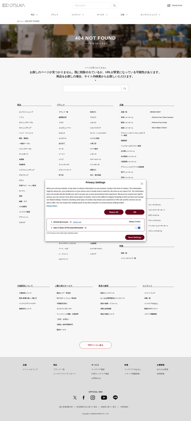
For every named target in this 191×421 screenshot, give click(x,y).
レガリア (93, 254)
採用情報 (160, 374)
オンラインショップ (149, 15)
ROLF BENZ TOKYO (159, 128)
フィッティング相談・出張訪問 (67, 314)
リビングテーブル (25, 149)
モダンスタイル (153, 215)
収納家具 (22, 164)
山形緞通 (93, 243)
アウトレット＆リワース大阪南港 (132, 167)
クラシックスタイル (155, 231)
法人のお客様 (162, 369)
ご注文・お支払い (63, 319)
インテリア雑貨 (24, 212)
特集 (126, 365)
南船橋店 (124, 140)
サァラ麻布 (94, 149)
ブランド (54, 15)
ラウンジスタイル (154, 220)
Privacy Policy (52, 206)
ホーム (20, 21)
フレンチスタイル (154, 205)
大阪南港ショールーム (128, 161)
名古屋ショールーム (128, 151)
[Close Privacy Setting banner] (142, 184)
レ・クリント (63, 254)
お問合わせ (96, 378)
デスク (21, 180)
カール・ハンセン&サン (98, 133)
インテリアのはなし (151, 303)
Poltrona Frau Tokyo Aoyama (162, 117)
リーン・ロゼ (63, 248)
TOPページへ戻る (95, 345)
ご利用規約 (124, 407)
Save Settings (134, 237)
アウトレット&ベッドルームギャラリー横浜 (133, 134)
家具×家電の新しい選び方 (28, 298)
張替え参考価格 (106, 308)
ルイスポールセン (96, 248)
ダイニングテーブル (26, 122)
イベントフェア (149, 293)
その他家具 (23, 206)
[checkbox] (137, 228)
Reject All (113, 212)
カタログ (22, 222)
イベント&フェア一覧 (128, 258)
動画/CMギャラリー (151, 308)
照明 (20, 196)
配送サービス (61, 329)
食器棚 (21, 159)
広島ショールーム (127, 177)
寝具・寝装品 (23, 138)
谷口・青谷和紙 (95, 175)
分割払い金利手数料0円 (65, 324)
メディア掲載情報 (150, 314)
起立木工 (62, 143)
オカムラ (62, 133)
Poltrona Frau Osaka (159, 122)
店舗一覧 (124, 112)
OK (134, 212)
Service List (77, 222)
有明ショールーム (127, 117)
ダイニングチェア (25, 128)
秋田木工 (93, 112)
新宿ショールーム (127, 122)
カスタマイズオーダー (64, 308)
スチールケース (95, 159)
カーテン (22, 191)
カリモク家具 (94, 138)
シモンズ (93, 154)
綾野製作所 (63, 117)
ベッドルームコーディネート (158, 226)
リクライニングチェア (27, 170)
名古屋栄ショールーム (128, 156)
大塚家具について (25, 293)
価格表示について (25, 308)
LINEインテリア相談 (100, 374)
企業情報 (160, 365)
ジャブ (61, 159)
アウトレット (23, 217)
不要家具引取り (62, 303)
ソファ (21, 117)
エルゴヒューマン (65, 128)
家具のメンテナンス (107, 293)
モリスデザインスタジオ (67, 243)
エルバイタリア (95, 128)
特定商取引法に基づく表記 (86, 407)
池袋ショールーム (127, 128)
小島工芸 (93, 143)
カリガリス (63, 138)
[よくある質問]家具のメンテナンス (113, 298)
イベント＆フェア (30, 369)
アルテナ (93, 117)
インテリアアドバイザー (27, 303)
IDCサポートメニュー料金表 (66, 298)
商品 (33, 15)
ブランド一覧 (63, 112)
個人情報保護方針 (66, 407)
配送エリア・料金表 (64, 293)
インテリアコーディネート (64, 374)
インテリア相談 (98, 369)
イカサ (61, 122)
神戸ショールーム (127, 172)
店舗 (122, 15)
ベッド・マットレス (26, 133)
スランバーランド (65, 170)
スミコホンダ (94, 164)
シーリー (62, 154)
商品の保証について (107, 314)
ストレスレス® (64, 164)
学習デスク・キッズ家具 (27, 185)
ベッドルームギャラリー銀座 (131, 146)
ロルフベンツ (63, 259)
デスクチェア (23, 175)
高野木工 (93, 170)
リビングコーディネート (156, 210)
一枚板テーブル (24, 143)
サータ (61, 149)
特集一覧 (124, 253)
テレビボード (23, 154)
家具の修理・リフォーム (109, 303)
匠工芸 (61, 175)
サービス (100, 15)
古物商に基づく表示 (108, 407)
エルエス (93, 122)
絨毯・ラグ (23, 201)
